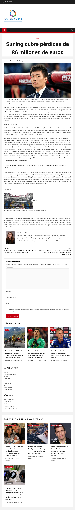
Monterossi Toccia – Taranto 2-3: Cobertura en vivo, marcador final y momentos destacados (20, 250)
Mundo (6, 376)
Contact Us (7, 402)
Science (6, 381)
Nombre (9, 291)
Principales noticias (10, 374)
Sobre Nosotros (9, 399)
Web (7, 303)
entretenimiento (11, 425)
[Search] (72, 30)
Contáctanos (8, 389)
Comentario (10, 267)
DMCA (6, 404)
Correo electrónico (12, 297)
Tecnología (7, 383)
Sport (5, 385)
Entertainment (8, 387)
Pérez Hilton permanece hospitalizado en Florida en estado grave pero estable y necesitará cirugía (59, 451)
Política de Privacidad (10, 408)
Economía (7, 378)
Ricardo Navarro (18, 360)
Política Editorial (9, 406)
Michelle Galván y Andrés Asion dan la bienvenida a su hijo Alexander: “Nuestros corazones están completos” (14, 451)
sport (37, 38)
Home (6, 372)
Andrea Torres (9, 61)
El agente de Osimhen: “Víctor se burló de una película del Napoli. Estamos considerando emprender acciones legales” (54, 251)
